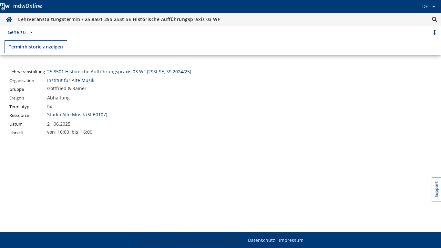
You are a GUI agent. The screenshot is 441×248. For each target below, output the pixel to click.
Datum (16, 124)
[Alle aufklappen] (434, 32)
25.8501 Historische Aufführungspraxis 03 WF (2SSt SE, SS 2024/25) (119, 71)
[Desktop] (21, 6)
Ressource (19, 115)
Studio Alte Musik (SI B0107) (77, 114)
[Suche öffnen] (434, 19)
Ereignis (16, 98)
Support (436, 189)
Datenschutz (261, 240)
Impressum (291, 240)
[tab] (21, 32)
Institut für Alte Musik (70, 80)
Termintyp (19, 106)
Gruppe (16, 89)
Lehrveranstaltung (27, 72)
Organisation (21, 80)
